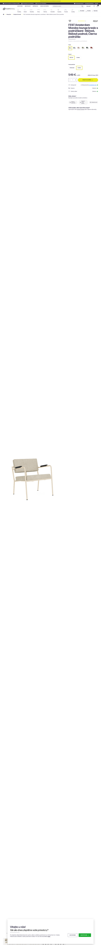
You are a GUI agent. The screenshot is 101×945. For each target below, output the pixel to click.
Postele (66, 11)
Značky (73, 11)
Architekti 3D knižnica (89, 3)
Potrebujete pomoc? (79, 3)
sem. (49, 936)
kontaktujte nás (92, 85)
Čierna (78, 57)
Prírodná (72, 67)
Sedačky (32, 11)
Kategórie (20, 6)
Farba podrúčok (71, 64)
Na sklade (82, 10)
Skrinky (45, 11)
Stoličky (19, 11)
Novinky (89, 10)
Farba (69, 44)
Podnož (69, 54)
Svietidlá (53, 11)
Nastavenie (73, 935)
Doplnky (59, 11)
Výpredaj (95, 10)
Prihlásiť (88, 6)
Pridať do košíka (87, 79)
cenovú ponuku (80, 109)
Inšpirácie (35, 6)
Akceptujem (84, 935)
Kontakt (96, 3)
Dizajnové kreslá (17, 14)
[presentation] (7, 933)
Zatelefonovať (94, 102)
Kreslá (25, 11)
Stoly (38, 11)
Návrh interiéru (44, 6)
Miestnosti (28, 6)
